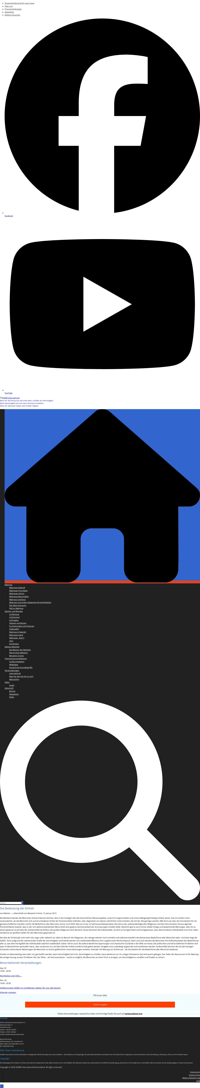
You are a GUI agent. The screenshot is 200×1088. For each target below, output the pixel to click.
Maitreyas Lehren (16, 593)
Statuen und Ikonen (17, 623)
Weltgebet (13, 664)
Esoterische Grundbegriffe (20, 667)
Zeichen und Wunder (14, 611)
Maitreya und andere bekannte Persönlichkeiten (30, 602)
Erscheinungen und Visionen (21, 626)
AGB (198, 1081)
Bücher (12, 691)
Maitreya (8, 585)
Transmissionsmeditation (16, 658)
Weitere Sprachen (12, 15)
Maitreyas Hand (16, 635)
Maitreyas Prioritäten (18, 590)
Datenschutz (194, 1075)
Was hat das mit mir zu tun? (21, 676)
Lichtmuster (14, 617)
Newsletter (9, 12)
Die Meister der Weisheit (20, 650)
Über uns (9, 6)
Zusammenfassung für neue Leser (19, 3)
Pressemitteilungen (13, 9)
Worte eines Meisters (18, 652)
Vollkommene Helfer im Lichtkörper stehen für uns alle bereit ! (30, 988)
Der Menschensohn (17, 605)
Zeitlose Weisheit (12, 647)
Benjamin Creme (16, 655)
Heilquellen (14, 629)
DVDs (11, 697)
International (15, 673)
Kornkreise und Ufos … (11, 975)
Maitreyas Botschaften (19, 596)
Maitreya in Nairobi (17, 632)
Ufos (11, 641)
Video (7, 682)
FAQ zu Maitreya (16, 608)
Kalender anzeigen (8, 992)
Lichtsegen (14, 620)
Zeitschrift (9, 688)
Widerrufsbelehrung (191, 1078)
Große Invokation (16, 661)
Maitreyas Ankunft (17, 587)
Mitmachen (14, 679)
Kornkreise (14, 644)
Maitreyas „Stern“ (16, 638)
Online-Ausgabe (100, 1004)
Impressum (195, 1072)
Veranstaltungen (12, 670)
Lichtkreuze (14, 614)
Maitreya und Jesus (17, 599)
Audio (11, 685)
